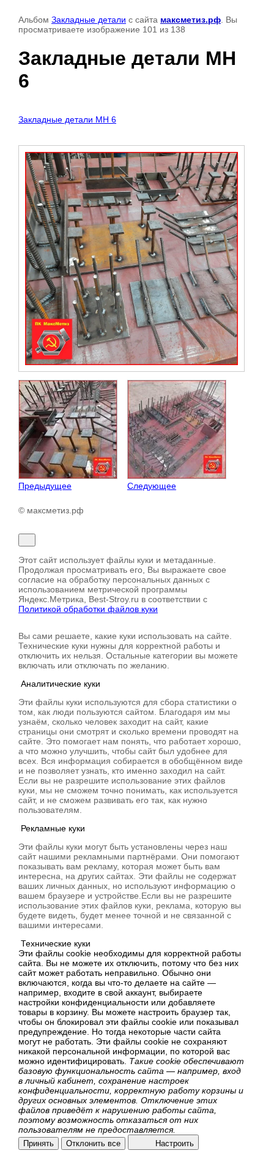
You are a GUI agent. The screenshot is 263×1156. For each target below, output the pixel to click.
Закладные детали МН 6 (67, 119)
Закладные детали (88, 20)
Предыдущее (45, 486)
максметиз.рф (190, 20)
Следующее (151, 486)
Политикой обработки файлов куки (88, 609)
